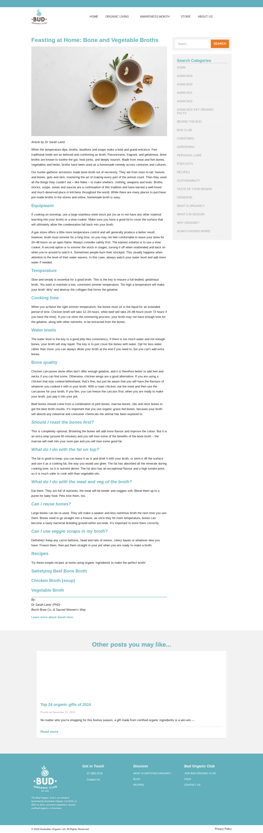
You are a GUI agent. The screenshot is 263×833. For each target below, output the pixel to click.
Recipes (183, 172)
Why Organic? (188, 222)
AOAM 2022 (185, 101)
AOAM (181, 67)
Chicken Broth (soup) (53, 580)
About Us (205, 16)
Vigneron (184, 197)
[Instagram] (38, 3)
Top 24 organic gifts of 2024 (65, 704)
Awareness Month (155, 16)
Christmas (185, 138)
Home (94, 16)
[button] (227, 17)
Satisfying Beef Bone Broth (59, 571)
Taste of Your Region (194, 189)
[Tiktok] (44, 3)
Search (220, 43)
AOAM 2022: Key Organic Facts (195, 111)
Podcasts (185, 163)
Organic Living (117, 16)
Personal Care (189, 155)
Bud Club (184, 130)
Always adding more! (193, 231)
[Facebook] (33, 3)
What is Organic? (190, 205)
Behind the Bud (189, 121)
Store (186, 16)
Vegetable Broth (47, 590)
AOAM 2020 (185, 84)
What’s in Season (190, 214)
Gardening (185, 146)
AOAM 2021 (185, 92)
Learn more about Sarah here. (52, 617)
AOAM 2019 (185, 75)
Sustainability (188, 180)
